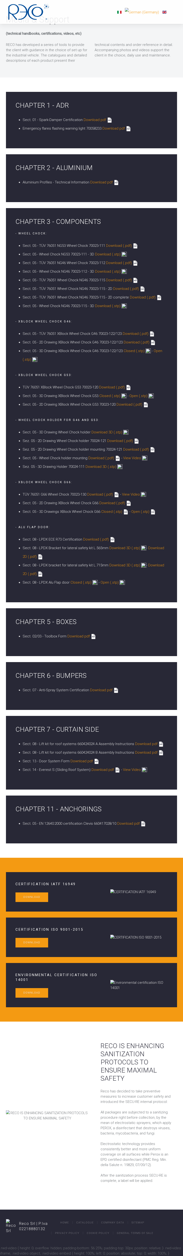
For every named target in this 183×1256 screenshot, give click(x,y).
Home (64, 1222)
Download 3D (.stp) (107, 432)
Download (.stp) (108, 254)
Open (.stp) (138, 396)
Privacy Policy (67, 1233)
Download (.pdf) (119, 245)
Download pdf (95, 120)
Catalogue (85, 1222)
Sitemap (138, 1222)
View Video (132, 458)
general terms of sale (135, 1233)
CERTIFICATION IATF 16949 (45, 884)
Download (31, 897)
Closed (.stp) (134, 351)
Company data (112, 1222)
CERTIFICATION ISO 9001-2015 (49, 929)
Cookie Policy (98, 1233)
